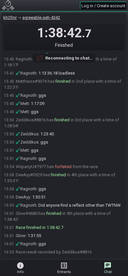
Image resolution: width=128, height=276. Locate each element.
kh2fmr (10, 17)
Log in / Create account (103, 5)
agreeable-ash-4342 (41, 17)
